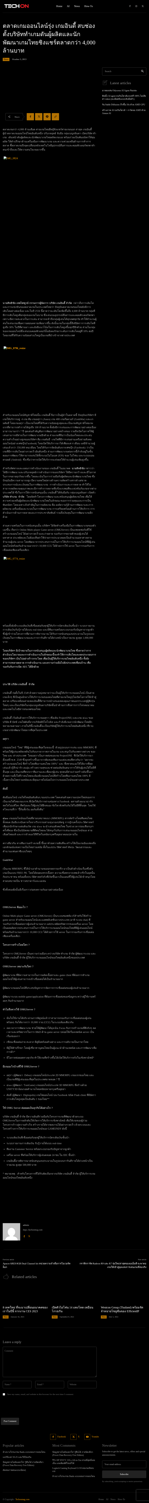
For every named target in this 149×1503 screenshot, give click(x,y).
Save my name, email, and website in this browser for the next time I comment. (40, 1394)
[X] (142, 6)
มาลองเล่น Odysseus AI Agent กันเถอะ (119, 90)
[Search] (142, 71)
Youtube (95, 1436)
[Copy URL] (55, 116)
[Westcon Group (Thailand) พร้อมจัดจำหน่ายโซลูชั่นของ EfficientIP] (123, 1293)
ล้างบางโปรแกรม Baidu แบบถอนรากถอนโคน (24, 1452)
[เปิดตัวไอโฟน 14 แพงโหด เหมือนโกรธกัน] (74, 1293)
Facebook (61, 1436)
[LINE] (47, 116)
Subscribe (124, 1474)
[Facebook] (130, 6)
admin (26, 1225)
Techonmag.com (22, 1499)
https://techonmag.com (33, 1230)
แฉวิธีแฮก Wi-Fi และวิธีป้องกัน (17, 1457)
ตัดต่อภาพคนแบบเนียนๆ (14, 1470)
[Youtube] (87, 1437)
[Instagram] (136, 6)
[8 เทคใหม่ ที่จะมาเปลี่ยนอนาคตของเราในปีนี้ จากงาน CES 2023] (25, 1293)
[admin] (11, 1231)
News (6, 59)
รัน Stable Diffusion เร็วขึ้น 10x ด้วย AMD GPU (123, 104)
